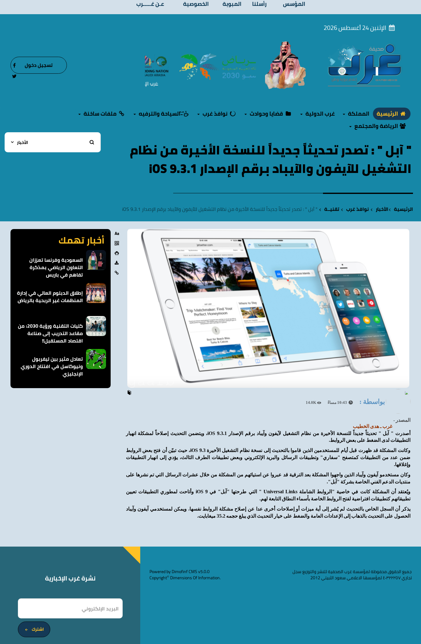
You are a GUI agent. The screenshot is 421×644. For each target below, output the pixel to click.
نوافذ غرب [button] (215, 114)
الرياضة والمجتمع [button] (376, 126)
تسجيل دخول (39, 65)
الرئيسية (388, 114)
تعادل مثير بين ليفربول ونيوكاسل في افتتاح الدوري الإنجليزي (52, 366)
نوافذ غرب (357, 209)
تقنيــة (331, 209)
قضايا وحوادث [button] (266, 114)
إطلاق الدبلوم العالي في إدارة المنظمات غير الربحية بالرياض (50, 296)
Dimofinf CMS (184, 572)
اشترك (38, 629)
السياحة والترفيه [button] (159, 114)
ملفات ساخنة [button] (100, 114)
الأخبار (382, 209)
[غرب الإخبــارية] (364, 65)
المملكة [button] (358, 114)
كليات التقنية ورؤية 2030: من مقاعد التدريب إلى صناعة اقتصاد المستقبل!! (50, 333)
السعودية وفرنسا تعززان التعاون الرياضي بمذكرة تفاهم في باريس (56, 267)
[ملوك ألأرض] (285, 65)
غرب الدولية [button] (319, 114)
